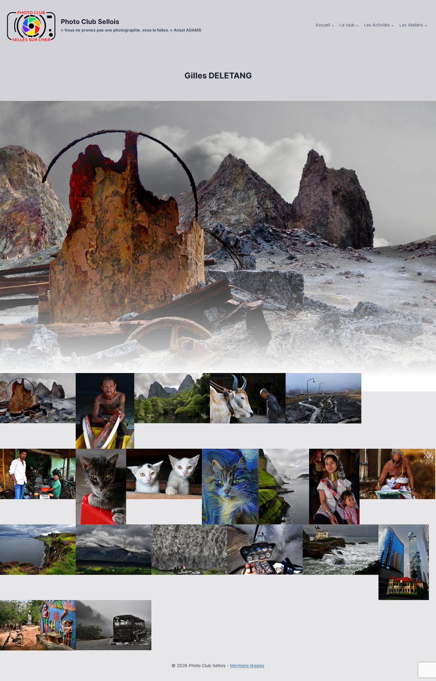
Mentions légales (247, 665)
